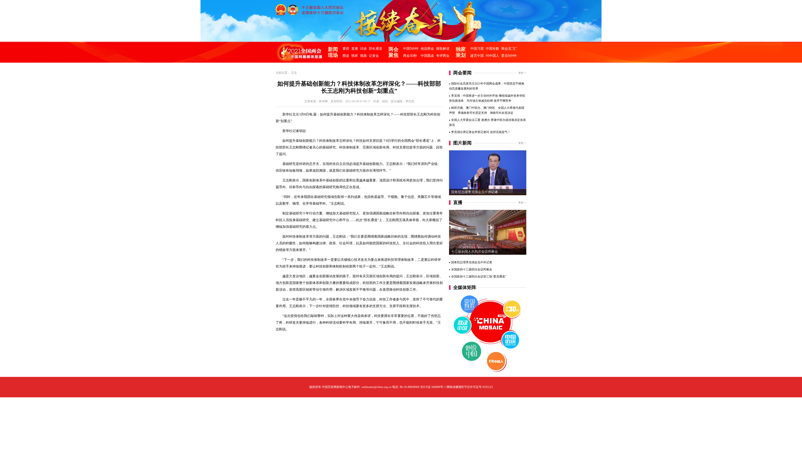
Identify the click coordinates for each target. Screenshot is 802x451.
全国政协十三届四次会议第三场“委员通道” (478, 276)
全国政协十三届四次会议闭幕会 (471, 269)
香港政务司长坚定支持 (472, 112)
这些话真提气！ (500, 132)
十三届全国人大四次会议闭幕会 (474, 251)
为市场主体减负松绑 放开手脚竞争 (489, 100)
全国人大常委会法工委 (465, 120)
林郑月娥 (457, 107)
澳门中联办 (473, 107)
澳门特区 (489, 107)
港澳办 (485, 120)
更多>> (522, 72)
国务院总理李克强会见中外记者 (474, 192)
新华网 (323, 101)
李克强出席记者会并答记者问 (470, 132)
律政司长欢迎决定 (501, 112)
